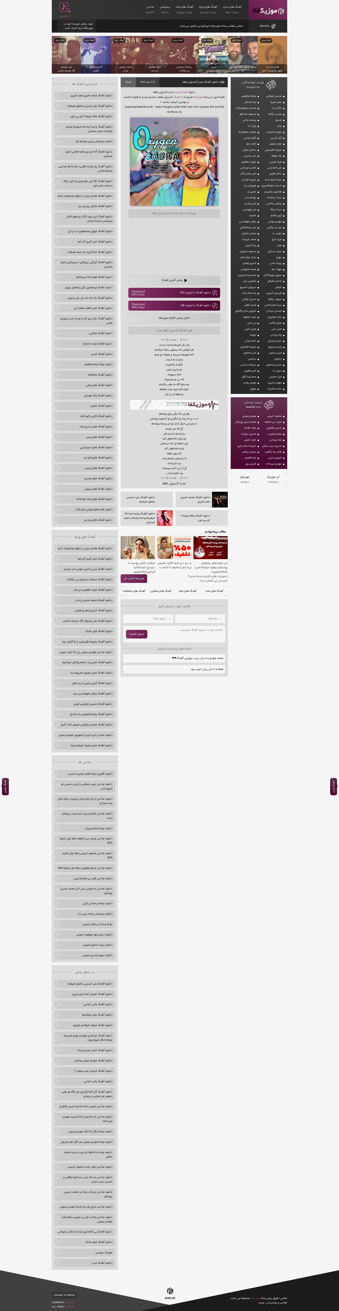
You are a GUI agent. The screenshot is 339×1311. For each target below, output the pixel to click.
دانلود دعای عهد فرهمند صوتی (94, 935)
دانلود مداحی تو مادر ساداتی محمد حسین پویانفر (88, 1194)
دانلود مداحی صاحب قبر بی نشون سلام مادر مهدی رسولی (87, 1219)
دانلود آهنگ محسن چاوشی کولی (93, 704)
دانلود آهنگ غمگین (100, 333)
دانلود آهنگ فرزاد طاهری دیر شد (93, 590)
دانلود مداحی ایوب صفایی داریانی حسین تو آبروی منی (86, 786)
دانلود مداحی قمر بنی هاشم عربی (92, 878)
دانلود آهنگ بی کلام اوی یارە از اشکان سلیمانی (84, 1232)
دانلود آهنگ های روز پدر (98, 520)
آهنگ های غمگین (160, 591)
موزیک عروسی (103, 1252)
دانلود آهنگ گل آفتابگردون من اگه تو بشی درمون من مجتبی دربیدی (87, 1094)
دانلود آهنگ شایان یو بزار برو (95, 206)
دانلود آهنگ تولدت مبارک (97, 344)
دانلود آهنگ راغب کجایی (98, 1081)
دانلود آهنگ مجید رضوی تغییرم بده (91, 673)
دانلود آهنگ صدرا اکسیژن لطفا (201, 82)
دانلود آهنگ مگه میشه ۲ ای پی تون (91, 116)
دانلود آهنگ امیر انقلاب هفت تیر (93, 308)
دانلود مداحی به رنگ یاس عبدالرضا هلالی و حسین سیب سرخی (87, 1179)
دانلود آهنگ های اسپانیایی (96, 447)
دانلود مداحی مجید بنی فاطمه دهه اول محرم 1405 (86, 841)
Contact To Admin (64, 1295)
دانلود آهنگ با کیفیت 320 (195, 293)
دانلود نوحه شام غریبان (98, 828)
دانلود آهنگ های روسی (98, 468)
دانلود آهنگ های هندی (98, 478)
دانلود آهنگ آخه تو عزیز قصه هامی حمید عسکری (88, 154)
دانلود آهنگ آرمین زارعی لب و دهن (92, 683)
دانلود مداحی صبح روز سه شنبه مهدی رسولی (86, 1207)
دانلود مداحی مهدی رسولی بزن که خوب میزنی (85, 652)
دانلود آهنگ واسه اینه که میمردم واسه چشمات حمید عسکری (89, 129)
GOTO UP (170, 1299)
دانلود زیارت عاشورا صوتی (97, 945)
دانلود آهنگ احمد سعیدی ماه (95, 1050)
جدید (177, 92)
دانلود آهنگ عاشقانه (100, 375)
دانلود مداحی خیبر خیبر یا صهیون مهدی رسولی (85, 735)
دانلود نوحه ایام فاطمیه (98, 364)
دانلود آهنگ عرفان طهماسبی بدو (93, 694)
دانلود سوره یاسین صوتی (97, 955)
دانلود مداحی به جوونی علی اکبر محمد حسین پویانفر (86, 891)
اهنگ (176, 97)
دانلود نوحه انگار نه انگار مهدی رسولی (90, 1131)
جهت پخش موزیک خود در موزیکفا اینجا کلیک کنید (78, 26)
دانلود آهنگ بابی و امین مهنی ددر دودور (88, 569)
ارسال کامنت (136, 634)
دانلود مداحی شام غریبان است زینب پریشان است (87, 816)
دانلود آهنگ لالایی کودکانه (96, 416)
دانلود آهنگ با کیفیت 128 (196, 305)
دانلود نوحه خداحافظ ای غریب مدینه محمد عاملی (88, 1154)
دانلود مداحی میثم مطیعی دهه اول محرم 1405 (85, 868)
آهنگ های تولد (188, 591)
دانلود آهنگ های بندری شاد (95, 427)
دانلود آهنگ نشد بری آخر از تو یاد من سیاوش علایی (86, 321)
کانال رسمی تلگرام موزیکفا (174, 318)
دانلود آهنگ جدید (101, 1263)
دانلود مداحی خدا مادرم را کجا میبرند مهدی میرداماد (87, 1119)
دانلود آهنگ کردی (101, 354)
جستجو (65, 16)
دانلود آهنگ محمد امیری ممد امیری (91, 96)
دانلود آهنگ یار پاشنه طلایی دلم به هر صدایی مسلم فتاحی (85, 168)
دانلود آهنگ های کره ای (98, 458)
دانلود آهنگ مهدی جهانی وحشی (93, 1061)
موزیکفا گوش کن (133, 578)
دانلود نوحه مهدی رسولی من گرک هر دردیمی (86, 1142)
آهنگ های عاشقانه (134, 591)
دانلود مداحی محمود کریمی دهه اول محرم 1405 (87, 855)
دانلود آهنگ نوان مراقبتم (97, 1015)
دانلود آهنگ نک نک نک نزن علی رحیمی (89, 298)
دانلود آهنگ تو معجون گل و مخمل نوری (88, 287)
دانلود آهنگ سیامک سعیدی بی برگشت (89, 579)
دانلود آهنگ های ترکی (99, 385)
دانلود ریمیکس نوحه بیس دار (95, 914)
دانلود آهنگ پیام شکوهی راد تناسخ (91, 714)
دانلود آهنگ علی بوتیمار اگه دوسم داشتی (87, 621)
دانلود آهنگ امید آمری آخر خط (95, 242)
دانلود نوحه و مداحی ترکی (97, 903)
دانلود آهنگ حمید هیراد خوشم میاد (91, 745)
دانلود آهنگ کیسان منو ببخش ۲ (93, 1071)
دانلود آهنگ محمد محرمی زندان (94, 600)
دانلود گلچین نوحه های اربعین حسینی (90, 774)
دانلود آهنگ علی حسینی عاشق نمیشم (90, 106)
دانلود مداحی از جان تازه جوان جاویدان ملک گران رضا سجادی (84, 801)
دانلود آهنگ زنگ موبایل (98, 396)
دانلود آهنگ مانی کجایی (97, 1004)
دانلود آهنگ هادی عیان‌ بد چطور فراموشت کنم (85, 196)
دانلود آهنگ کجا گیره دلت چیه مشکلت (89, 252)
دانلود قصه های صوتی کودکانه (94, 509)
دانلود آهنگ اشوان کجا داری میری (92, 994)
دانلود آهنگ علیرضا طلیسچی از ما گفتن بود (87, 642)
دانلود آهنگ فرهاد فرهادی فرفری (92, 1025)
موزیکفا (267, 10)
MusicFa (264, 26)
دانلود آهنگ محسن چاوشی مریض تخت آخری (86, 725)
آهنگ (128, 82)
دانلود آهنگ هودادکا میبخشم (94, 277)
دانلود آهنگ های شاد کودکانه (94, 499)
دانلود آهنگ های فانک (98, 631)
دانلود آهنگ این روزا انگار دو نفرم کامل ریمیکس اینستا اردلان (89, 219)
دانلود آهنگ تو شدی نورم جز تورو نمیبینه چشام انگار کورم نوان (88, 1038)
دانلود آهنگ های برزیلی (98, 489)
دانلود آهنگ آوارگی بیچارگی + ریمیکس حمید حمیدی (86, 264)
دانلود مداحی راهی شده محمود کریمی (90, 1167)
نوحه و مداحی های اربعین (97, 924)
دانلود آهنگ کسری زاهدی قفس (93, 610)
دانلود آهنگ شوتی (101, 406)
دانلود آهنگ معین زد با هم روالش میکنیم (87, 662)
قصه (196, 419)
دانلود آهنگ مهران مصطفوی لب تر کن (90, 231)
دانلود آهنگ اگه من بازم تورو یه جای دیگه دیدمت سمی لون (87, 183)
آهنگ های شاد (214, 591)
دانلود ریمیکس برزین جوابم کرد (93, 141)
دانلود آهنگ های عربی (99, 437)
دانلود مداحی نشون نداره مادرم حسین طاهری (85, 1106)
